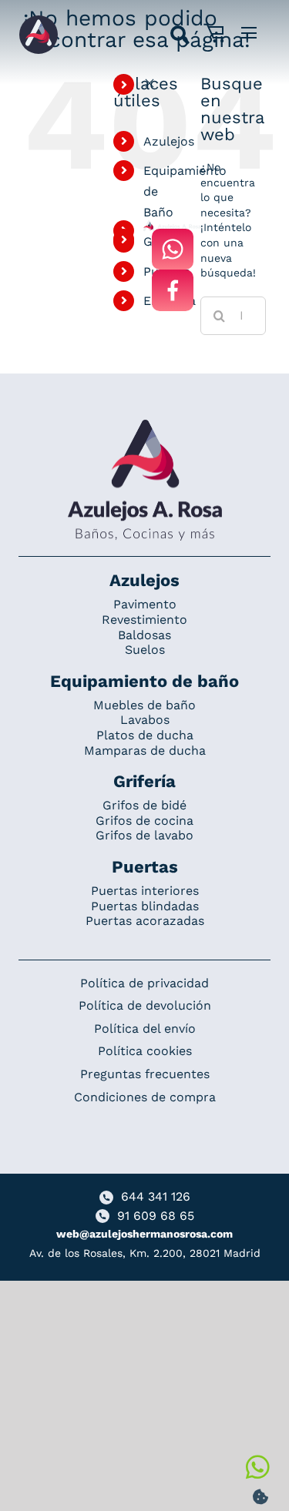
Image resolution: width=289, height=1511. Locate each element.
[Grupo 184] (38, 21)
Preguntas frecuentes (145, 1074)
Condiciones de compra (145, 1097)
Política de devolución (145, 1005)
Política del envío (145, 1028)
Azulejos (168, 141)
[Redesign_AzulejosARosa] (145, 425)
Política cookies (145, 1051)
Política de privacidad (144, 983)
